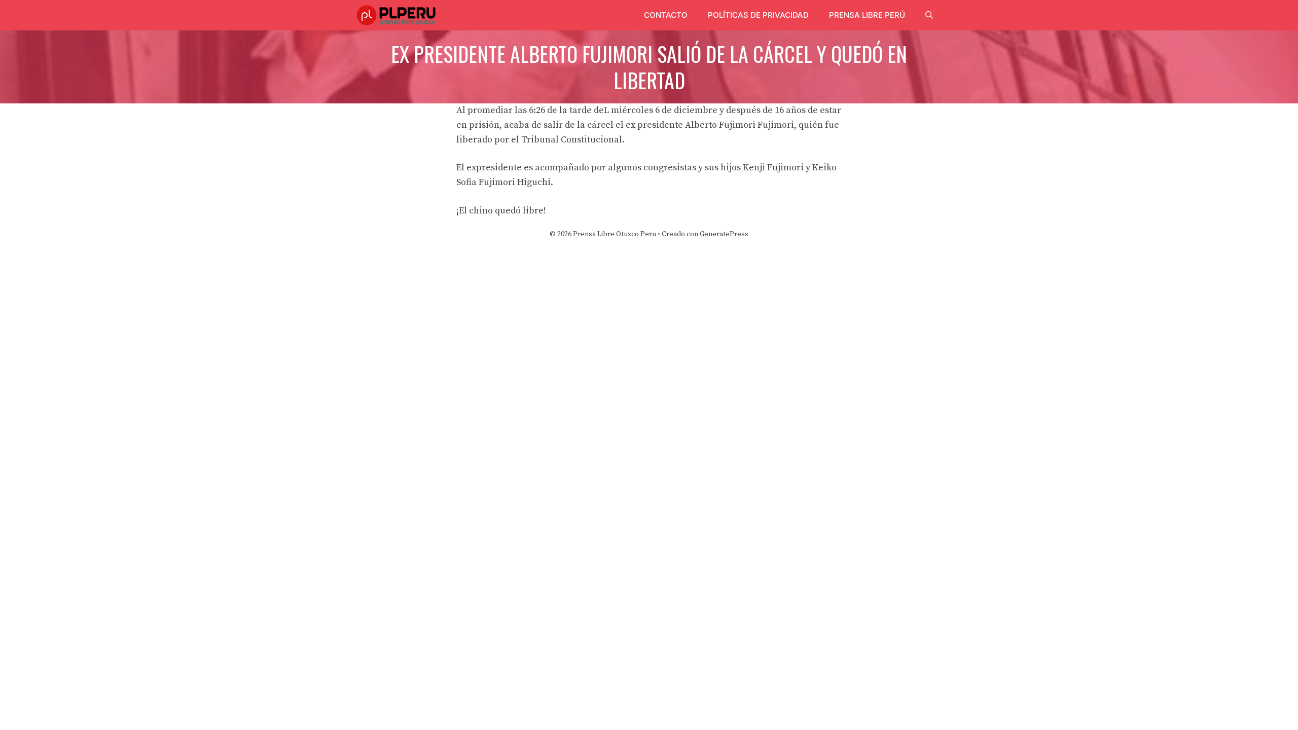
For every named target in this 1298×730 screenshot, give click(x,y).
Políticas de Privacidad (758, 15)
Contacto (666, 15)
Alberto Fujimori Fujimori (739, 125)
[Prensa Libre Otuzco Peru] (398, 15)
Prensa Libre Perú (867, 15)
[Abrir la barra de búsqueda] (929, 15)
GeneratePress (724, 234)
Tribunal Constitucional (571, 139)
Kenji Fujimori (773, 167)
